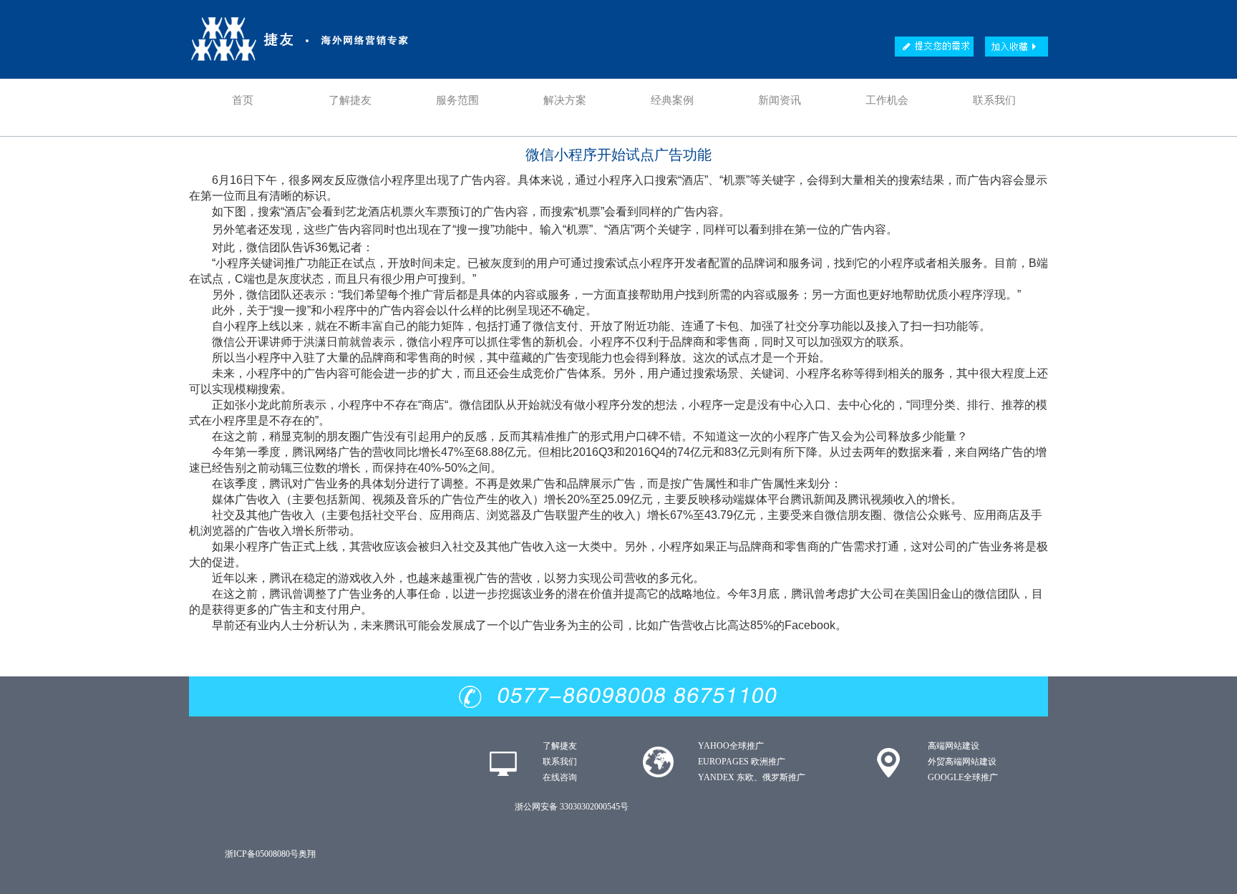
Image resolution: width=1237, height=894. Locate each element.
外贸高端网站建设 (962, 762)
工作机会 (886, 100)
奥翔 (307, 854)
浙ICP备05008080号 (262, 854)
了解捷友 (350, 100)
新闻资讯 (779, 100)
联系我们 (994, 100)
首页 (242, 100)
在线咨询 (560, 777)
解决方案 (564, 100)
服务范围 (457, 100)
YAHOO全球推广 (731, 746)
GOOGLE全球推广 (963, 777)
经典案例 (672, 100)
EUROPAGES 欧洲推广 (741, 762)
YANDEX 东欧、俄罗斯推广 (751, 777)
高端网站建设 (953, 746)
